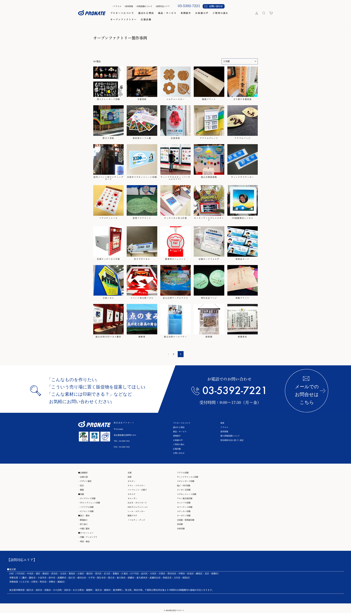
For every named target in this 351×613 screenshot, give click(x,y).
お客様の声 (201, 13)
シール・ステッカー (136, 511)
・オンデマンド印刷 (86, 498)
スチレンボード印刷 (185, 481)
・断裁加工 (83, 520)
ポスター (131, 481)
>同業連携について (144, 6)
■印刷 (81, 494)
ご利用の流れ (220, 13)
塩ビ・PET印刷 (183, 486)
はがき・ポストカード (137, 503)
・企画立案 (83, 477)
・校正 (81, 486)
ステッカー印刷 (183, 511)
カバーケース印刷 (184, 507)
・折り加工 (83, 524)
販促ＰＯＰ (132, 516)
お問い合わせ (179, 453)
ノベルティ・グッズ (136, 520)
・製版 (81, 490)
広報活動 (146, 19)
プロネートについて (122, 13)
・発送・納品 (84, 541)
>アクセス (116, 6)
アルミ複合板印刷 (184, 498)
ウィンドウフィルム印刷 (187, 477)
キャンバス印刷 (183, 503)
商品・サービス (167, 13)
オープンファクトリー (123, 19)
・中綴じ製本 (84, 529)
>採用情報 (128, 6)
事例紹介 (186, 13)
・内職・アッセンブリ (87, 537)
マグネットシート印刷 (186, 494)
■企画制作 (83, 473)
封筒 (129, 477)
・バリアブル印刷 (86, 507)
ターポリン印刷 (183, 516)
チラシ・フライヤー (136, 486)
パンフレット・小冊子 (137, 490)
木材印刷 (181, 529)
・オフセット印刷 (86, 511)
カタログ (131, 494)
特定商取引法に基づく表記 (232, 440)
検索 (222, 423)
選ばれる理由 (146, 13)
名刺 (129, 473)
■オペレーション (86, 533)
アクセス (224, 427)
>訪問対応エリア (162, 6)
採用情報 (224, 432)
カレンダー (132, 498)
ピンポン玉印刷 (183, 490)
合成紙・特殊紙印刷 (185, 520)
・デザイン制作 (85, 481)
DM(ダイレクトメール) (138, 507)
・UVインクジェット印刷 (89, 503)
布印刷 (180, 524)
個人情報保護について (230, 436)
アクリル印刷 (183, 473)
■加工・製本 (84, 516)
